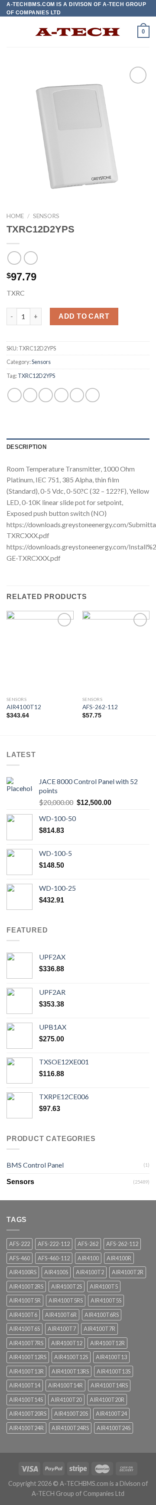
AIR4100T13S (113, 1371)
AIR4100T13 (111, 1356)
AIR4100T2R (127, 1272)
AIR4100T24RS (70, 1427)
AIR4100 (88, 1258)
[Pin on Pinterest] (77, 395)
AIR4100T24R (26, 1427)
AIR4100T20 (66, 1399)
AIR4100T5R (25, 1300)
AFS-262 (88, 1243)
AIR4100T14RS (109, 1385)
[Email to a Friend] (61, 395)
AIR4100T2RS (26, 1286)
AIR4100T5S (106, 1300)
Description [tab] (26, 447)
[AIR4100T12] (40, 651)
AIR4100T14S (26, 1399)
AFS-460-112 (54, 1258)
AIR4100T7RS (26, 1343)
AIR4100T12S (71, 1356)
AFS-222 (19, 1243)
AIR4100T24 (111, 1413)
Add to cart (83, 316)
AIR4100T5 (104, 1286)
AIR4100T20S (71, 1413)
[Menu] (11, 32)
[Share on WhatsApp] (14, 395)
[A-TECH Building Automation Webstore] (78, 32)
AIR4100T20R (107, 1399)
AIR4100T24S (113, 1427)
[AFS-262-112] (116, 651)
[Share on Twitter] (46, 395)
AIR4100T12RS (27, 1356)
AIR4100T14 (24, 1385)
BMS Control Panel (35, 1165)
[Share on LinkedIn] (92, 395)
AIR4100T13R (26, 1371)
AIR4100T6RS (101, 1314)
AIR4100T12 (23, 707)
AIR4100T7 (62, 1328)
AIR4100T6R (61, 1314)
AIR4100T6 (23, 1314)
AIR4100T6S (24, 1328)
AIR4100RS (22, 1272)
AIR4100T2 (90, 1272)
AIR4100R (119, 1258)
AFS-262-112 (100, 707)
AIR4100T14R (65, 1385)
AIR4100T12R (107, 1343)
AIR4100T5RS (66, 1300)
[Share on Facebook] (30, 395)
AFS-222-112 (54, 1243)
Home (15, 215)
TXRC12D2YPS (36, 375)
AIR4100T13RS (70, 1371)
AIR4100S (56, 1272)
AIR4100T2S (66, 1286)
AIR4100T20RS (27, 1413)
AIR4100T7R (99, 1328)
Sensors (46, 215)
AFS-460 (19, 1258)
